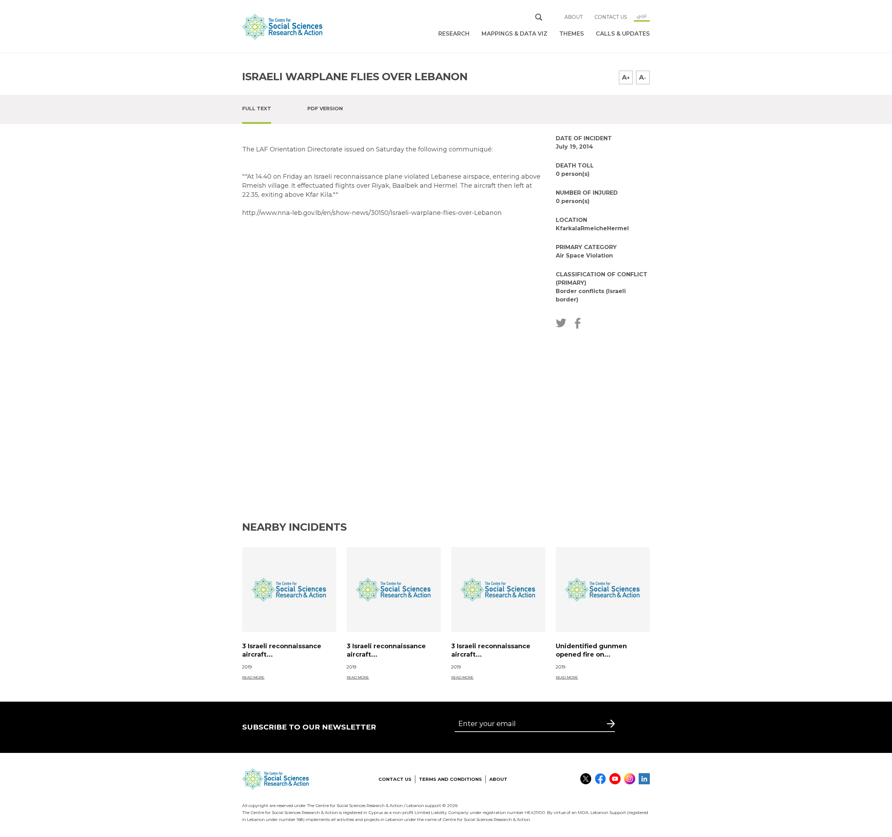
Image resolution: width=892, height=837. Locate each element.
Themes (571, 33)
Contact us (610, 17)
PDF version (325, 108)
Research (454, 33)
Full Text (256, 108)
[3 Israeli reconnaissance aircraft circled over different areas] (289, 589)
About (573, 17)
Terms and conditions (450, 779)
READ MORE (253, 677)
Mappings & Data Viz (514, 33)
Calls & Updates (623, 33)
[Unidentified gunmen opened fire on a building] (603, 589)
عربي (642, 15)
